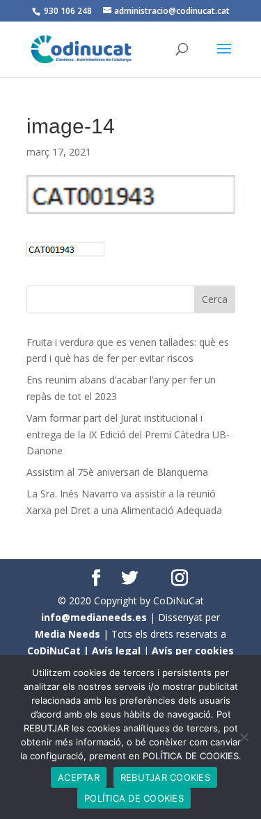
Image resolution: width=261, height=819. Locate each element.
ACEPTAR (79, 777)
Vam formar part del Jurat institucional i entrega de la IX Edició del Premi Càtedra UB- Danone (128, 434)
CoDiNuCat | (59, 650)
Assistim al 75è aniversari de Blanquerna (117, 472)
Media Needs (67, 633)
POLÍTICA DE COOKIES (134, 798)
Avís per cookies (193, 650)
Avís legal (116, 650)
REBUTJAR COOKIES (165, 777)
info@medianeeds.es (94, 617)
